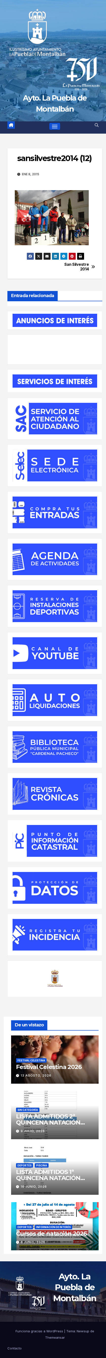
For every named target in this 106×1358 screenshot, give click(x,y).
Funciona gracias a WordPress (40, 1331)
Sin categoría (28, 1109)
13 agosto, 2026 (36, 1075)
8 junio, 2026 (33, 1242)
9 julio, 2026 (33, 1131)
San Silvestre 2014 (76, 266)
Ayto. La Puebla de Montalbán (74, 1287)
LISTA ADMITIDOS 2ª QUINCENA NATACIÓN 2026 (48, 1122)
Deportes (25, 1165)
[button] (97, 125)
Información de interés (53, 1227)
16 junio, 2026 (34, 1186)
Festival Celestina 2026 (48, 1066)
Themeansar (55, 1337)
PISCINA (41, 1165)
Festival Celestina (31, 1060)
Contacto (14, 1348)
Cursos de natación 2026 (51, 1233)
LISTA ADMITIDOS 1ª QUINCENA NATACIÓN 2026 (48, 1178)
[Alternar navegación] (54, 126)
